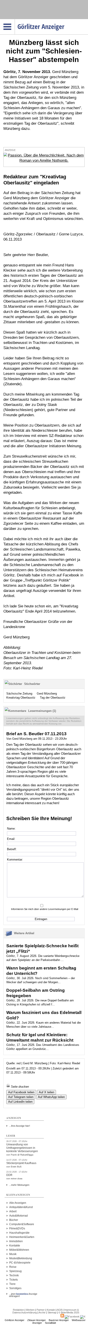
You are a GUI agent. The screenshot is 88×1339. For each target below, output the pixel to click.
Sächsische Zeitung (19, 693)
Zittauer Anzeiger (36, 1320)
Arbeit (12, 1211)
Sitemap (52, 1312)
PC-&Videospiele (19, 1263)
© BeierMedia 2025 (68, 1312)
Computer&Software (21, 1224)
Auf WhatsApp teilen (51, 1097)
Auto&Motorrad (18, 1216)
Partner (41, 1309)
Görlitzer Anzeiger (14, 1320)
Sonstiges (15, 1288)
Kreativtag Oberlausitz (20, 697)
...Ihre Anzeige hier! (19, 1126)
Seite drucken (19, 1086)
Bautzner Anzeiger (59, 1320)
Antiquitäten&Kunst (21, 1207)
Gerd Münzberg (47, 693)
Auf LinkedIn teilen (20, 1101)
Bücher (13, 1220)
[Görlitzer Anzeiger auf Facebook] (72, 1316)
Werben (30, 1309)
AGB (59, 1309)
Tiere (12, 1284)
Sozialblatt (50, 1322)
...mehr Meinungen (19, 1185)
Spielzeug (15, 1271)
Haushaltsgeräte (19, 1233)
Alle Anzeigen (17, 1203)
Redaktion (18, 1309)
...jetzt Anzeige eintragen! (23, 1294)
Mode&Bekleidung (20, 1258)
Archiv (42, 1312)
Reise (12, 1267)
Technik (14, 1275)
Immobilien (16, 1241)
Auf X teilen (46, 1092)
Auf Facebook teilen (21, 1092)
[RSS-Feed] (62, 1316)
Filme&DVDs (17, 1228)
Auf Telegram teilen (20, 1097)
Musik (12, 1254)
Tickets (13, 1280)
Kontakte (14, 1245)
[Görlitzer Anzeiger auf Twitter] (82, 1316)
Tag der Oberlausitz (52, 697)
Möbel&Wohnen (19, 1250)
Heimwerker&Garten (21, 1237)
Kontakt (51, 1309)
